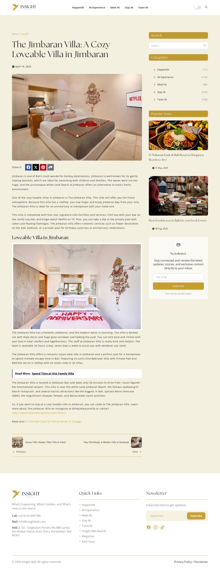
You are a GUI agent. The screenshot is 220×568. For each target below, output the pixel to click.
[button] (206, 8)
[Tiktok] (162, 527)
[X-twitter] (35, 167)
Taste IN (143, 7)
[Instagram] (155, 527)
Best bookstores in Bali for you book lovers (177, 220)
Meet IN (115, 7)
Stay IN (129, 7)
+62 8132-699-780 (29, 516)
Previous (21, 451)
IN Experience (97, 7)
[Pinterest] (43, 167)
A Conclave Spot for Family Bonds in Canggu (54, 421)
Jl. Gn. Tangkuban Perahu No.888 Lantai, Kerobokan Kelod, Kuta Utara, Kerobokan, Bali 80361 (42, 531)
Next (135, 451)
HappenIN (78, 7)
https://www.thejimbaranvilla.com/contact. (39, 412)
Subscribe (178, 286)
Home (15, 33)
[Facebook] (28, 167)
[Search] (204, 45)
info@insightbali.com (32, 521)
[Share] (50, 167)
